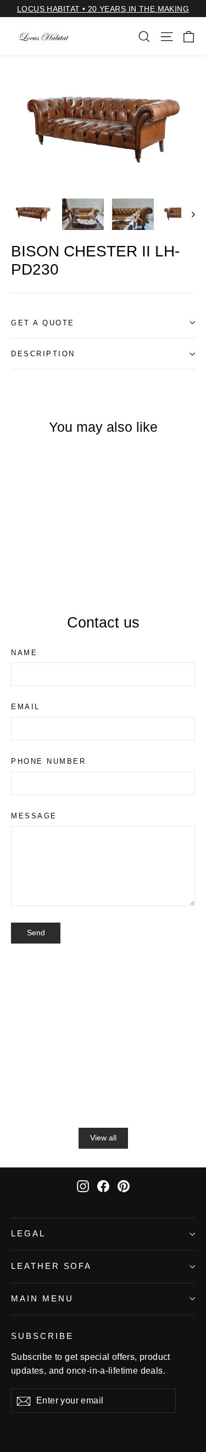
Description (43, 354)
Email (25, 707)
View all (103, 1137)
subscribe (42, 1336)
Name (24, 653)
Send (36, 932)
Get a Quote (43, 323)
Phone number (48, 761)
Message (34, 816)
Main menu (42, 1298)
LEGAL (28, 1233)
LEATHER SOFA (51, 1266)
